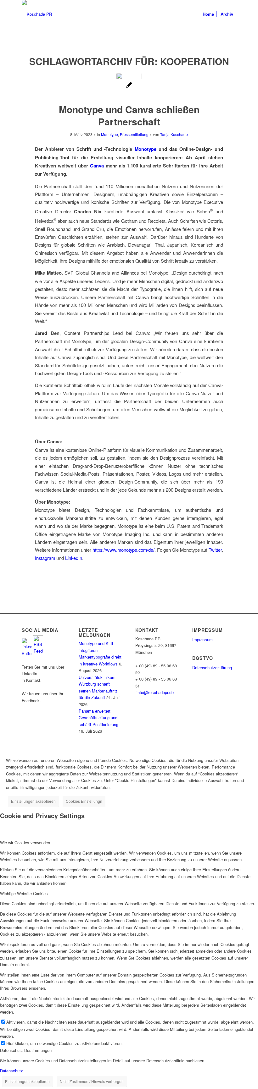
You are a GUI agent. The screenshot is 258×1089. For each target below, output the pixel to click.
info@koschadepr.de (155, 692)
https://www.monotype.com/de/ (123, 549)
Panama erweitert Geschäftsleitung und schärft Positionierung (98, 717)
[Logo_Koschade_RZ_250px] (37, 14)
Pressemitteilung (134, 134)
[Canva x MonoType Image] (129, 85)
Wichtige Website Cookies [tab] (24, 893)
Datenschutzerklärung (212, 667)
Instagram (45, 558)
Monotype (109, 134)
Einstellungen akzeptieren (33, 801)
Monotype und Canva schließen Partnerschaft (129, 115)
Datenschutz (11, 1071)
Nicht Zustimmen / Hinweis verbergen (92, 1081)
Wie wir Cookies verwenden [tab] (25, 842)
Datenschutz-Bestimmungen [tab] (26, 1050)
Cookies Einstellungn (84, 801)
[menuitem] (208, 14)
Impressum (202, 640)
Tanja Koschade (174, 134)
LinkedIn (73, 558)
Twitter (215, 549)
